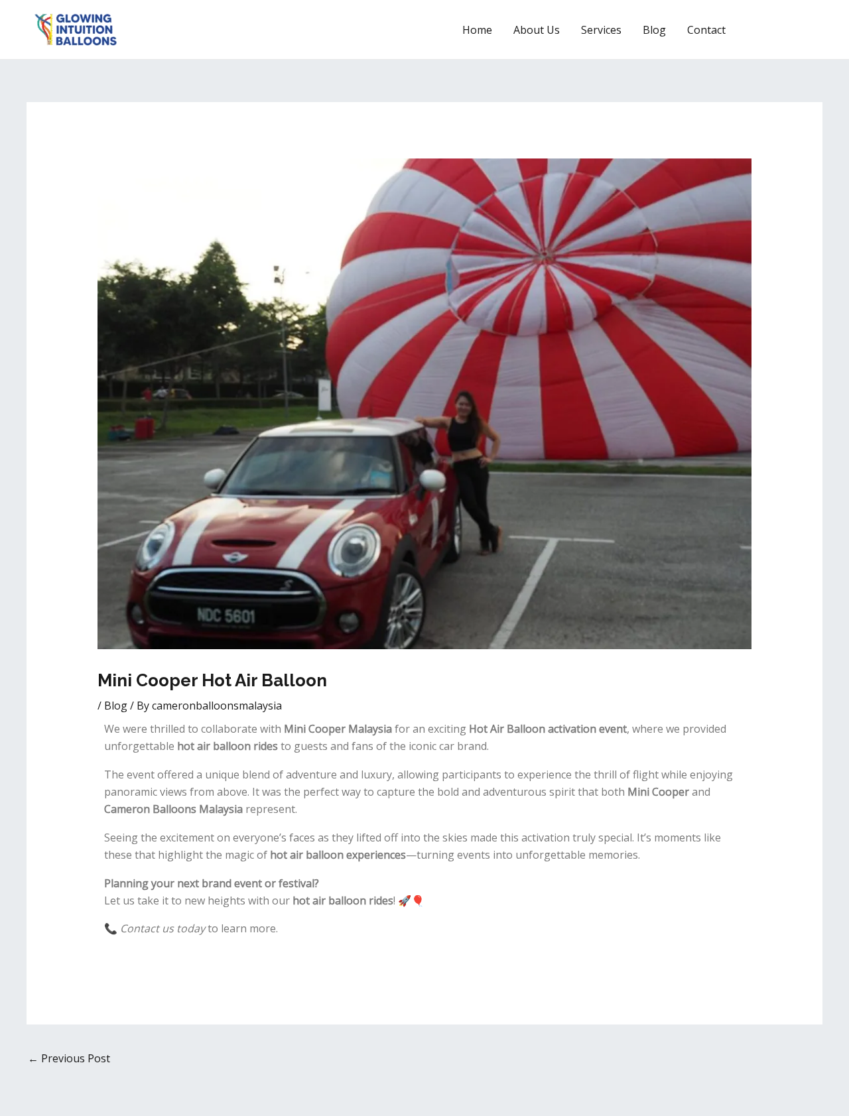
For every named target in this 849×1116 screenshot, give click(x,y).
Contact (706, 30)
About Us (536, 30)
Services (601, 30)
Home (477, 30)
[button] (786, 30)
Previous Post (69, 1058)
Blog (654, 30)
